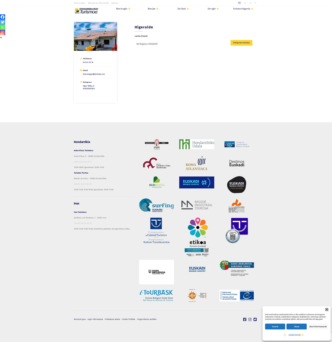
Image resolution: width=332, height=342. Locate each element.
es (245, 3)
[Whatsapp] (2, 27)
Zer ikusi (182, 9)
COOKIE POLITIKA (295, 335)
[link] (245, 319)
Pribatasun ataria (112, 319)
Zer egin (212, 9)
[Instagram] (2, 32)
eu (239, 3)
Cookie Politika (129, 319)
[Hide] (1, 38)
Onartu (275, 326)
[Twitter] (2, 22)
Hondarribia (89, 89)
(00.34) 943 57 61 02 (82, 184)
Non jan (151, 9)
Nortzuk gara (80, 319)
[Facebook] (2, 17)
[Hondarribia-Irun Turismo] (87, 11)
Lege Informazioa (96, 319)
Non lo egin (121, 9)
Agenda (114, 3)
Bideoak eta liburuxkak (98, 3)
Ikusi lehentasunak (318, 326)
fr (255, 3)
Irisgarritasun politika (146, 319)
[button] (327, 309)
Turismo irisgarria (241, 9)
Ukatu (296, 326)
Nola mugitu (79, 3)
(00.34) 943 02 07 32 (83, 223)
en (250, 3)
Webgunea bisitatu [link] (241, 43)
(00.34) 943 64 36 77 (83, 162)
